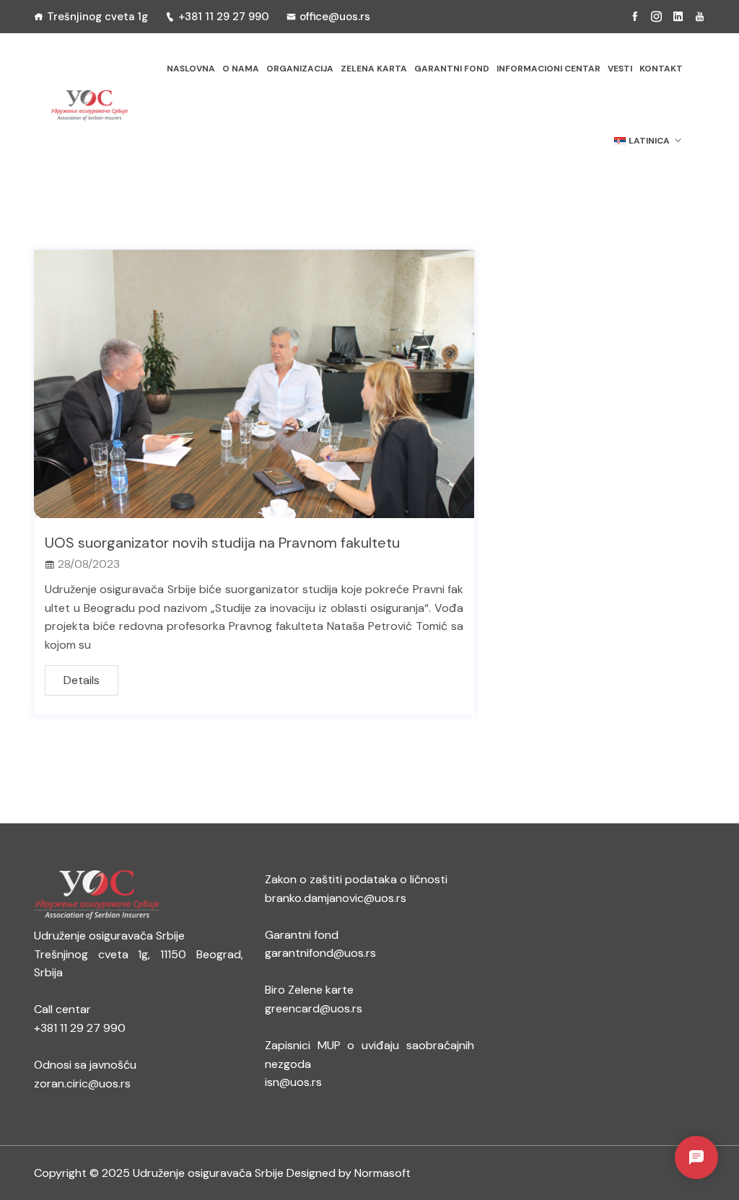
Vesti (620, 68)
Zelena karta (374, 68)
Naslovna (191, 68)
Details (82, 680)
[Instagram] (656, 16)
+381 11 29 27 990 (223, 16)
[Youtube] (699, 16)
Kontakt (661, 68)
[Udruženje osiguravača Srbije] (89, 105)
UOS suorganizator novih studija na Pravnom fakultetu (222, 542)
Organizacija (299, 68)
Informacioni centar (548, 68)
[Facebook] (634, 16)
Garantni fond (451, 68)
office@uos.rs (334, 16)
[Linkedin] (678, 16)
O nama (240, 68)
